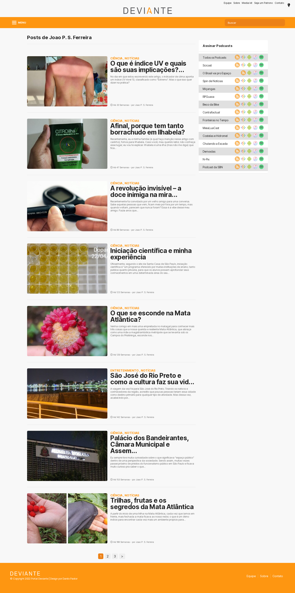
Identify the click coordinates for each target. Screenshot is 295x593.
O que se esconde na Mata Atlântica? (150, 316)
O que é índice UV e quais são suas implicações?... (148, 66)
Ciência (116, 58)
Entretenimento (124, 370)
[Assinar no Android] (249, 58)
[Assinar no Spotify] (261, 58)
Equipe (227, 2)
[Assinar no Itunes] (255, 58)
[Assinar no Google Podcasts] (243, 58)
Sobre (236, 2)
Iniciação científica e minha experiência (151, 254)
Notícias (132, 58)
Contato (279, 2)
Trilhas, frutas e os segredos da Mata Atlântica (152, 503)
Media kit (247, 2)
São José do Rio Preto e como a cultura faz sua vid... (152, 379)
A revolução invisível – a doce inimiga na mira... (145, 191)
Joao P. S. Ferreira (144, 105)
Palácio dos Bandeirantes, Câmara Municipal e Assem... (149, 444)
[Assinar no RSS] (237, 58)
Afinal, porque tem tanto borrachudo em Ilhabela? (147, 129)
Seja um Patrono (263, 2)
